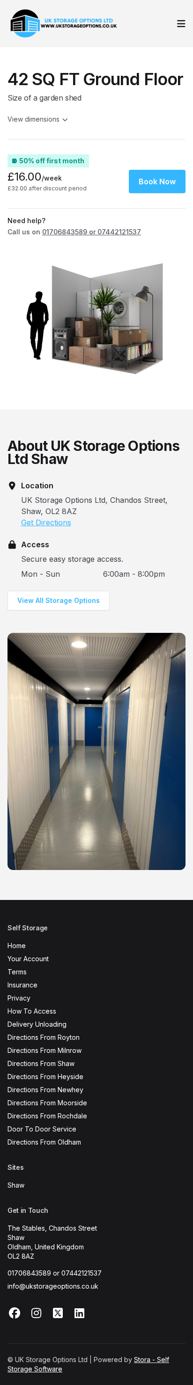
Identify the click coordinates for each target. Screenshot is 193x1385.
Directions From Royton (43, 1037)
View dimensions (33, 119)
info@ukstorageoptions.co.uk (52, 1286)
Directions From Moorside (47, 1103)
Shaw (15, 1185)
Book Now (157, 181)
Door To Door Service (41, 1129)
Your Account (28, 959)
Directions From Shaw (40, 1063)
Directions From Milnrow (44, 1050)
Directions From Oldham (44, 1142)
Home (16, 946)
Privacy (18, 998)
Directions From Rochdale (47, 1116)
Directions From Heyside (45, 1076)
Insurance (22, 985)
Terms (17, 972)
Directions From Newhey (45, 1090)
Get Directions (46, 522)
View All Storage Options (58, 600)
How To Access (31, 1011)
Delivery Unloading (37, 1024)
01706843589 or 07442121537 (54, 1273)
